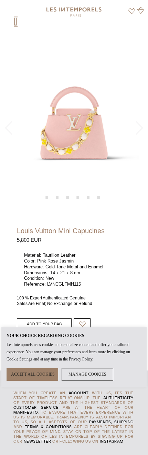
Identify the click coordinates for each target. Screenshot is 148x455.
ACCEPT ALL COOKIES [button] (33, 374)
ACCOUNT (78, 393)
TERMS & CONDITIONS (48, 427)
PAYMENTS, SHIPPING (111, 422)
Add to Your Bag (44, 324)
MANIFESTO (25, 413)
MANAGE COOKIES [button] (87, 374)
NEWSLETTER (37, 441)
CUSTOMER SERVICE (36, 408)
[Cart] (141, 10)
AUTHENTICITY (118, 398)
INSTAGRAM (112, 441)
